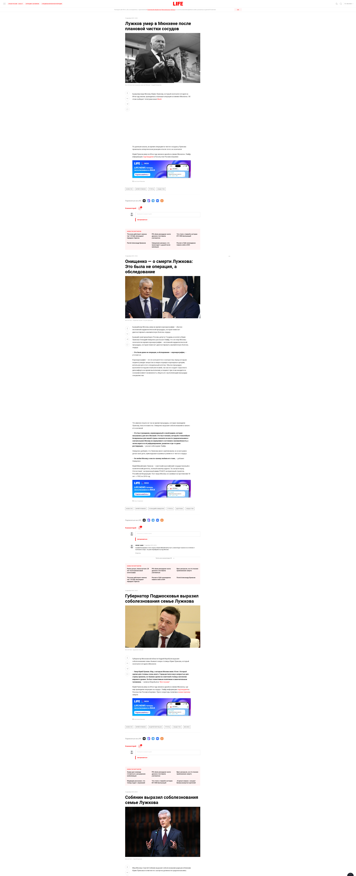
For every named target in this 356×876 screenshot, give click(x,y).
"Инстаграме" (164, 722)
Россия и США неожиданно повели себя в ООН (186, 244)
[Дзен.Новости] (144, 201)
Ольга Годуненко (138, 501)
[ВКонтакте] (157, 201)
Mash (159, 99)
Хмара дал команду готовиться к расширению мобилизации (136, 814)
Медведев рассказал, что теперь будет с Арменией (136, 822)
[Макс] (148, 201)
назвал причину (184, 732)
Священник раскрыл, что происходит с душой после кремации (161, 245)
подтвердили (148, 157)
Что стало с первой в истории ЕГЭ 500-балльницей (187, 235)
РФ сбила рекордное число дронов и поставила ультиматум (161, 236)
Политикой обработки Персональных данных (161, 9)
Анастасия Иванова (139, 181)
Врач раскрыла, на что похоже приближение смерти (187, 570)
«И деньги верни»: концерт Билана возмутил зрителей (186, 822)
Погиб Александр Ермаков (136, 243)
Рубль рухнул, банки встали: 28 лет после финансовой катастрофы (138, 571)
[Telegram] (153, 201)
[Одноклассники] (162, 201)
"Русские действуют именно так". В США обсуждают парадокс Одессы (137, 236)
